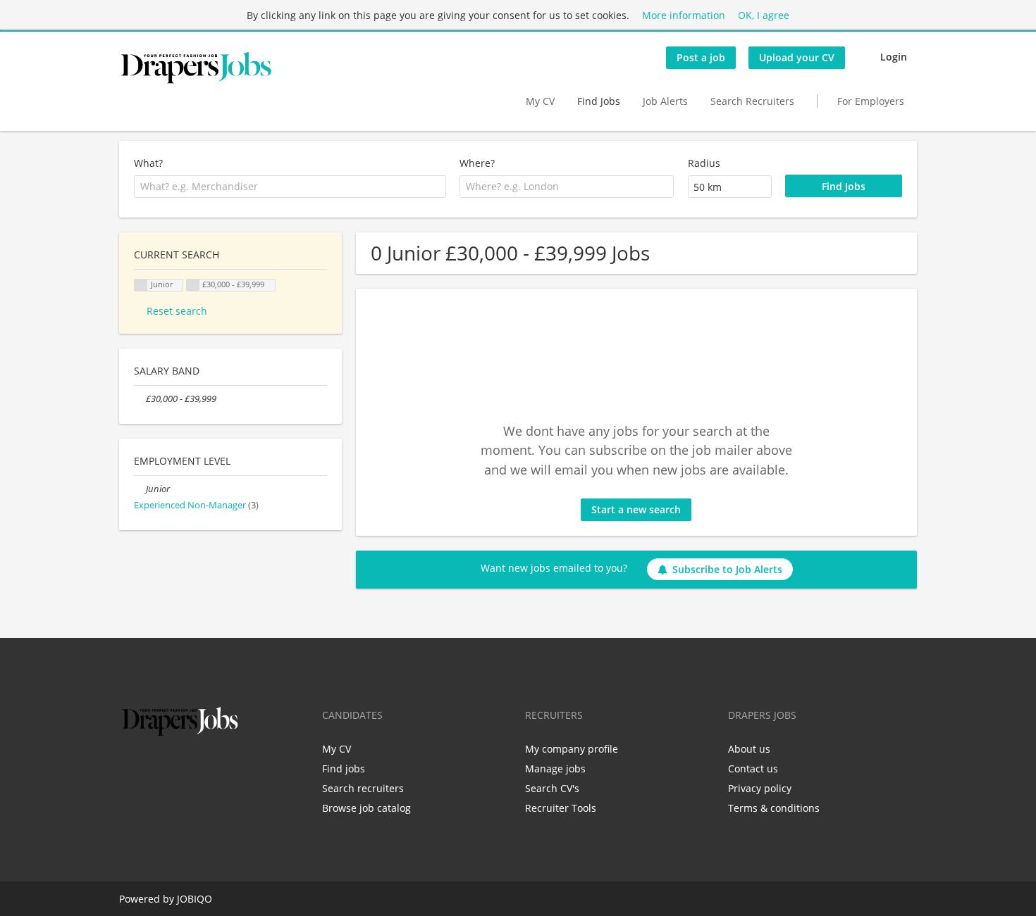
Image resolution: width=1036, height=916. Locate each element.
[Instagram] (199, 768)
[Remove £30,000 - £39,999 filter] (140, 399)
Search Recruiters (752, 101)
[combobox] (290, 186)
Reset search (177, 311)
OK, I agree (763, 15)
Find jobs (343, 768)
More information (683, 15)
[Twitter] (152, 768)
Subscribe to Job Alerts (727, 569)
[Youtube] (220, 768)
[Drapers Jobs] (196, 67)
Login (893, 56)
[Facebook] (129, 768)
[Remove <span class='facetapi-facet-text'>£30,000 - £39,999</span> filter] (193, 285)
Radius (704, 163)
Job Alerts (665, 101)
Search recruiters (363, 788)
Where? (477, 163)
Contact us (753, 768)
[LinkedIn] (176, 768)
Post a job (701, 57)
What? (148, 163)
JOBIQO (194, 898)
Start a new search (636, 509)
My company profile (571, 748)
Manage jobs (555, 768)
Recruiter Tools (560, 808)
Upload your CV (796, 57)
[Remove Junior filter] (140, 489)
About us (749, 748)
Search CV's (552, 788)
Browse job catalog (366, 808)
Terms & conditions (774, 808)
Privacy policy (759, 788)
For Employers (870, 101)
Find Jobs (598, 101)
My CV (540, 101)
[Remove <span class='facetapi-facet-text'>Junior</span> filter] (141, 285)
